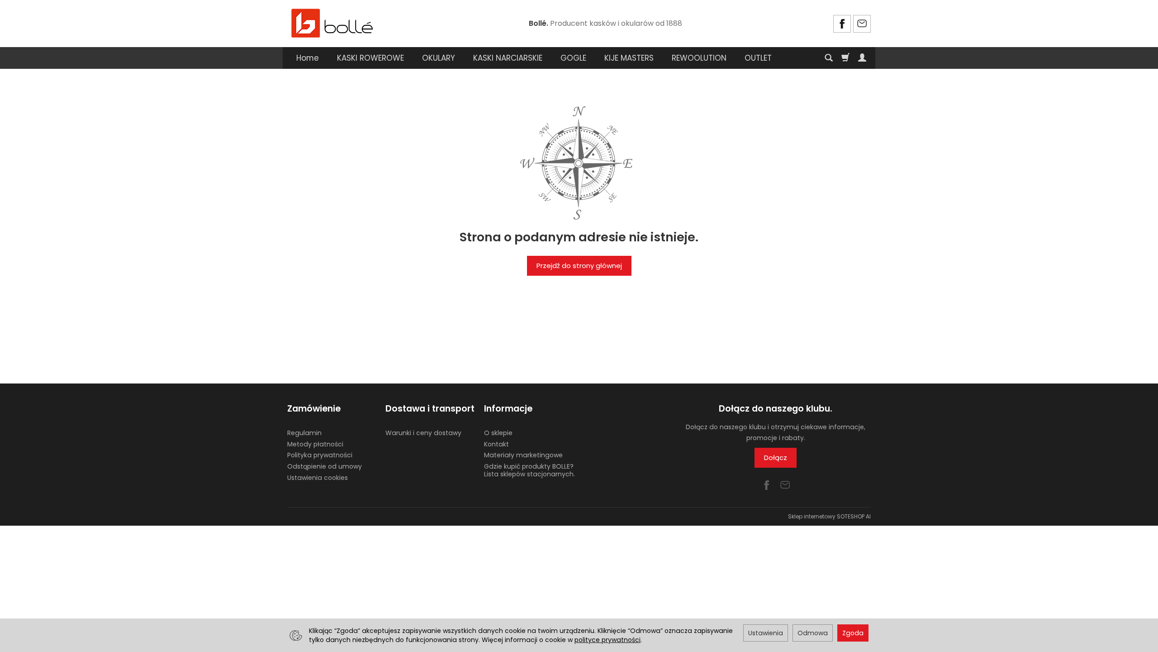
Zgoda (853, 633)
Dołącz (775, 457)
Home (307, 58)
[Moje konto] (862, 58)
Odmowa (812, 633)
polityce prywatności (607, 639)
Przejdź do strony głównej (579, 265)
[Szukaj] (828, 58)
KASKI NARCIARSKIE (507, 58)
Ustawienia (765, 633)
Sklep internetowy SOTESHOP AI (829, 516)
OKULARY (438, 58)
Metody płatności (315, 444)
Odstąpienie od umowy (324, 466)
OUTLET (758, 58)
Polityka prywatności (319, 455)
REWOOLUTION (699, 58)
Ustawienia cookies (317, 477)
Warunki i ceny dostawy (423, 432)
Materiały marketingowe (523, 455)
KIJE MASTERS (629, 58)
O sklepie (498, 432)
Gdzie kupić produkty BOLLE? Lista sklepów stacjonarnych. (529, 470)
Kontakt (496, 444)
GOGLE (573, 58)
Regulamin (304, 432)
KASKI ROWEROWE (370, 58)
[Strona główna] (332, 22)
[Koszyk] (845, 58)
